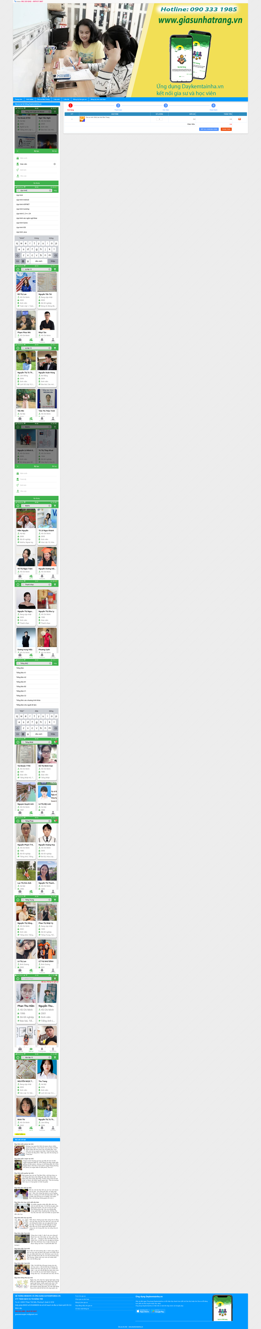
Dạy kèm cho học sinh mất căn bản (26, 1202)
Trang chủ (18, 99)
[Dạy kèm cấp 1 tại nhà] (22, 1274)
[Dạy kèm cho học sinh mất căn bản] (22, 1211)
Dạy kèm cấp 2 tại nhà (22, 1248)
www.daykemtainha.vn (136, 1326)
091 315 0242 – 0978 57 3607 (32, 1)
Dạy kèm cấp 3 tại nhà (22, 1233)
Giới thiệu (29, 99)
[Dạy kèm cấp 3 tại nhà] (22, 1242)
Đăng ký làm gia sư (80, 99)
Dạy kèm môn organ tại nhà (24, 1158)
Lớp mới (57, 99)
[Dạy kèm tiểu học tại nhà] (21, 1228)
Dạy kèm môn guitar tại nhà (24, 1173)
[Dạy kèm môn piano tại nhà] (19, 1155)
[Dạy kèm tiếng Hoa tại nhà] (21, 1288)
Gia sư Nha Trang (43, 99)
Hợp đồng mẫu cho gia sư (83, 1305)
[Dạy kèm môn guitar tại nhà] (17, 1184)
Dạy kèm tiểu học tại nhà (23, 1217)
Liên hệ (66, 99)
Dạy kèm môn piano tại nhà (23, 1144)
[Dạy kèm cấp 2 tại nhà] (20, 1259)
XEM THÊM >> (20, 1134)
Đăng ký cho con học (98, 99)
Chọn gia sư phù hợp (82, 1299)
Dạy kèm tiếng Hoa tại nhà (23, 1277)
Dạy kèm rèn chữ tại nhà (22, 1188)
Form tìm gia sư (80, 1296)
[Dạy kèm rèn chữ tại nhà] (21, 1199)
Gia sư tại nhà (122, 1326)
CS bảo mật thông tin (82, 1309)
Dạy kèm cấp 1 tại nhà (22, 1263)
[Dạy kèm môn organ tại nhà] (18, 1169)
